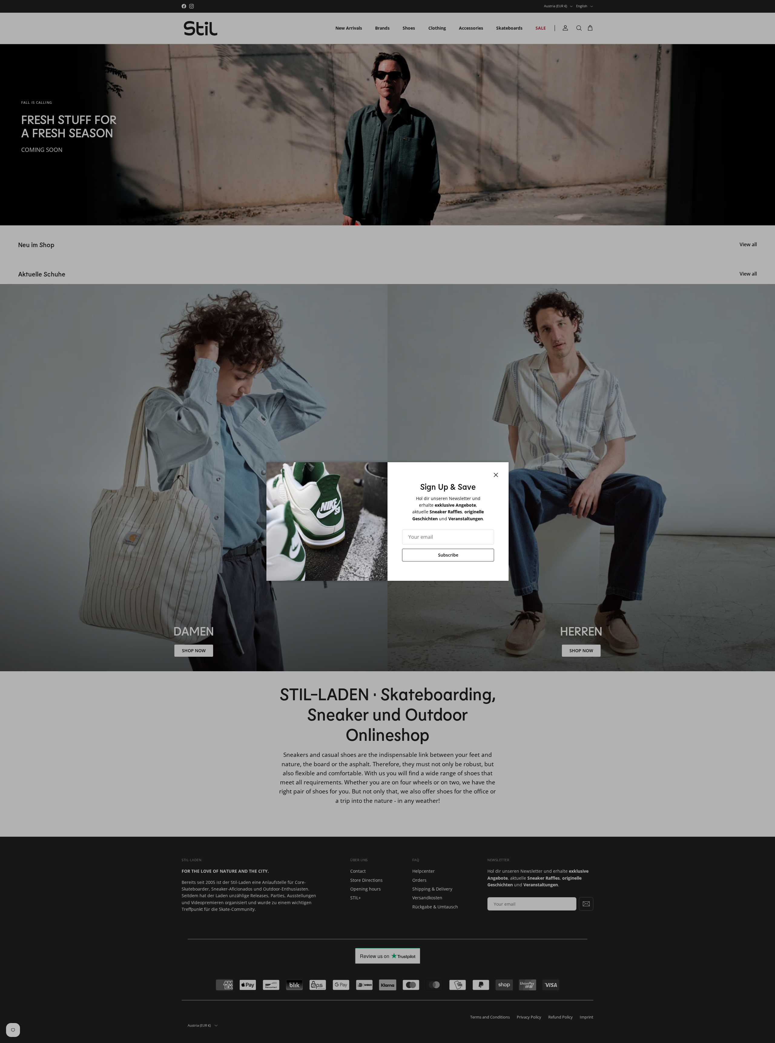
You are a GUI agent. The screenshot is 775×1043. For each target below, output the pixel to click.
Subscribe (448, 555)
